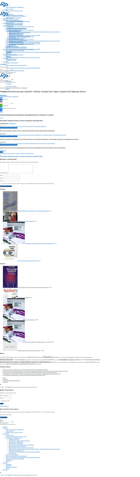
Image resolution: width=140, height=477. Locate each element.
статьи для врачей (11, 364)
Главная (5, 18)
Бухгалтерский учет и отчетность (17, 38)
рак (76, 362)
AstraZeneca (2, 357)
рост (85, 362)
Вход (1, 420)
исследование (20, 359)
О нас (4, 378)
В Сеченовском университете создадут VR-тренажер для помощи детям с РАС (24, 375)
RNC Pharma (10, 357)
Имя (1, 175)
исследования (28, 359)
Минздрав (36, 357)
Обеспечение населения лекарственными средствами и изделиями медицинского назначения (34, 32)
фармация (32, 364)
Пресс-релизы (9, 18)
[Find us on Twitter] (0, 61)
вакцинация (71, 357)
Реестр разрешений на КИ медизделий (16, 65)
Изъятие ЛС (9, 52)
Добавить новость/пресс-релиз (14, 20)
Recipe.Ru (10, 387)
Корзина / (3, 64)
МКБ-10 (8, 53)
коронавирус (56, 359)
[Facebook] (51, 98)
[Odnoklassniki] (51, 103)
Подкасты (47, 357)
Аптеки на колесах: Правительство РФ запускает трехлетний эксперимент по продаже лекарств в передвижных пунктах (39, 139)
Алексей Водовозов (17, 357)
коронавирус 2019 (66, 359)
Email (2, 178)
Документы (6, 25)
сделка (4, 363)
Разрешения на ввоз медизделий (15, 70)
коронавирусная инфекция (92, 359)
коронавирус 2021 (78, 359)
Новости (5, 20)
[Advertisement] (26, 10)
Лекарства (30, 357)
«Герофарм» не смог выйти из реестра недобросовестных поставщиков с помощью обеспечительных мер (31, 374)
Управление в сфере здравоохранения (19, 32)
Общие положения (14, 31)
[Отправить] (51, 110)
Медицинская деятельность (16, 55)
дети (14, 359)
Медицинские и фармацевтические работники (21, 26)
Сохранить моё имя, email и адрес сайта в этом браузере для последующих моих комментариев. (28, 183)
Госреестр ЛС (9, 26)
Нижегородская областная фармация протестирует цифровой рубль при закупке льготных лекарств (33, 148)
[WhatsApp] (51, 105)
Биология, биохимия (11, 86)
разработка (72, 362)
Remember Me (5, 401)
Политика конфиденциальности (11, 380)
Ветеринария (12, 60)
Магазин (5, 49)
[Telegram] (51, 108)
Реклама (5, 379)
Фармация (8, 83)
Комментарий (4, 173)
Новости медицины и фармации (14, 15)
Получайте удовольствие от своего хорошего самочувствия (21, 156)
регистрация (80, 362)
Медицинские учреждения (16, 35)
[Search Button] (12, 103)
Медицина (8, 81)
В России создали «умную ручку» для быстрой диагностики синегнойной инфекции (27, 131)
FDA (7, 357)
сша (18, 364)
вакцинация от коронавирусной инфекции (83, 357)
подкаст (60, 362)
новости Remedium (22, 362)
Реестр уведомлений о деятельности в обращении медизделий (23, 68)
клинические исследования (37, 359)
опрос (57, 362)
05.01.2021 (3, 95)
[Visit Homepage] (5, 6)
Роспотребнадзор (63, 357)
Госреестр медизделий (12, 62)
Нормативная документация (13, 18)
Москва (41, 357)
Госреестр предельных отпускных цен (16, 28)
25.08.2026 (3, 133)
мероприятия (6, 362)
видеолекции (6, 359)
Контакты (5, 58)
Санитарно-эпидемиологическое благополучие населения (24, 57)
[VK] (51, 101)
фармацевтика (24, 364)
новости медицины (41, 362)
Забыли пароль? (4, 406)
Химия (7, 89)
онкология (53, 362)
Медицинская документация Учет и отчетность (21, 30)
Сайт (1, 180)
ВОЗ (22, 357)
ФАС (68, 357)
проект (67, 362)
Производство (56, 357)
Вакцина (25, 357)
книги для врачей (48, 359)
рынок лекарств (91, 362)
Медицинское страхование (16, 23)
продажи (64, 362)
